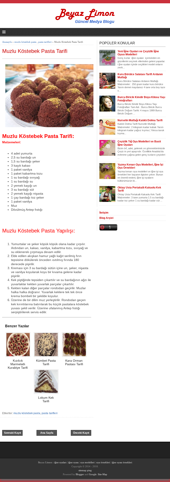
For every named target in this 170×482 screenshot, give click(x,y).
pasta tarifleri (45, 42)
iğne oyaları (60, 462)
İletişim (103, 212)
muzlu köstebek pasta (25, 42)
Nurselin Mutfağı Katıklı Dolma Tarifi (140, 120)
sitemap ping (85, 470)
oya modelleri (87, 462)
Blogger (80, 474)
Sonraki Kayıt (12, 432)
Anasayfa (7, 42)
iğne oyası (73, 462)
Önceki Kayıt (81, 432)
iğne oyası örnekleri (122, 462)
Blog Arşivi (106, 218)
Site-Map (102, 474)
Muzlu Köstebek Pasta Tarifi (34, 51)
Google (93, 474)
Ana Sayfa (46, 432)
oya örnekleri (103, 462)
